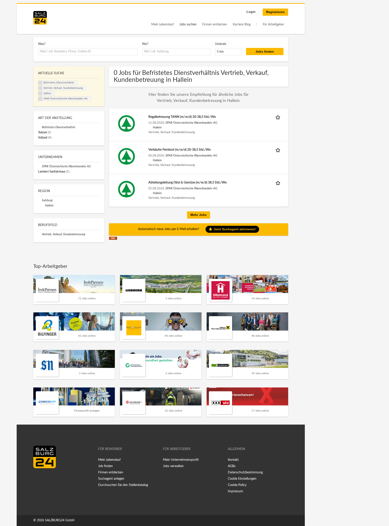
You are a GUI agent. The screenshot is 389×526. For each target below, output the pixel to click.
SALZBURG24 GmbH (60, 520)
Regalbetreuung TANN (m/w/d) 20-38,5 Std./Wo (182, 117)
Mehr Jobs (198, 215)
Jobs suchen (188, 24)
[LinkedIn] (45, 478)
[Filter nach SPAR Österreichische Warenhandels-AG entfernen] (40, 166)
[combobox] (88, 51)
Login (251, 11)
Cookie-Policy (237, 485)
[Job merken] (279, 117)
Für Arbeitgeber (273, 24)
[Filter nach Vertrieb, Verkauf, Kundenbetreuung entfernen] (40, 234)
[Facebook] (38, 478)
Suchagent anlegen (111, 478)
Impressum (235, 491)
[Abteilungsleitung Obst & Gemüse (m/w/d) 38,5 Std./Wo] (126, 189)
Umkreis (220, 44)
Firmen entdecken (214, 24)
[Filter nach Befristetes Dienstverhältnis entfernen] (40, 127)
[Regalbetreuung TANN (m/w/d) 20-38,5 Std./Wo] (126, 123)
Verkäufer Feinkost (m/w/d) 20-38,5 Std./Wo (179, 149)
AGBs (231, 466)
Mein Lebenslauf (162, 24)
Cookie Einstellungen (242, 478)
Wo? (145, 44)
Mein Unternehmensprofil (181, 459)
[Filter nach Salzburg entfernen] (40, 200)
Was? (41, 44)
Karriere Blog (242, 24)
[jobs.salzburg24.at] (40, 18)
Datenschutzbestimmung (245, 472)
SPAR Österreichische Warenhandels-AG (191, 122)
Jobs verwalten (173, 466)
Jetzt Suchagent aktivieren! (235, 229)
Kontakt (233, 459)
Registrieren (275, 12)
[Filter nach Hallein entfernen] (43, 205)
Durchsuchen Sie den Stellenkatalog (123, 485)
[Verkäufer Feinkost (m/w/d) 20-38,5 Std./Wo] (126, 156)
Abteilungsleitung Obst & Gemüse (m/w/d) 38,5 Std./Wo (187, 182)
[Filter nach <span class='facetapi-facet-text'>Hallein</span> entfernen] (40, 94)
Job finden (105, 466)
